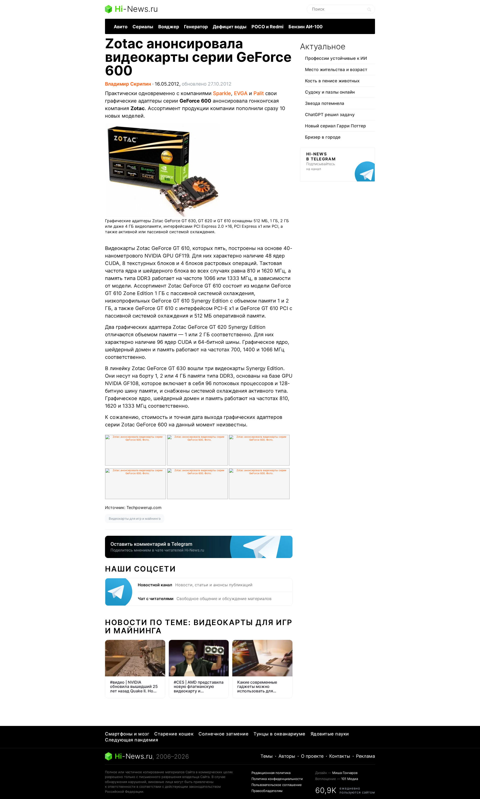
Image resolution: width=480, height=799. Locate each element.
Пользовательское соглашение (277, 785)
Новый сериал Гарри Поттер (335, 125)
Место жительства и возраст (336, 69)
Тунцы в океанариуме (280, 733)
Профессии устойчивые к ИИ (336, 58)
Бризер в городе (322, 137)
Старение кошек (174, 733)
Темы (266, 756)
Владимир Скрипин (128, 84)
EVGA (241, 93)
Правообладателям (267, 791)
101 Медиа (349, 779)
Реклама (365, 756)
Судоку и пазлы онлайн (330, 92)
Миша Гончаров (345, 773)
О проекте (312, 756)
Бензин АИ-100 (305, 26)
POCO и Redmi (268, 26)
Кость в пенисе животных (332, 80)
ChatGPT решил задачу (330, 114)
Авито (121, 26)
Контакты (339, 756)
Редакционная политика (271, 773)
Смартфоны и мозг (127, 733)
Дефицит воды (229, 26)
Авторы (286, 756)
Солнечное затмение (223, 733)
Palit (259, 93)
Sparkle (222, 93)
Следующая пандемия (131, 739)
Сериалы (142, 26)
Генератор (196, 26)
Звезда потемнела (324, 103)
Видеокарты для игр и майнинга (134, 518)
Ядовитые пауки (329, 733)
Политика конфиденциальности (277, 779)
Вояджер (168, 26)
